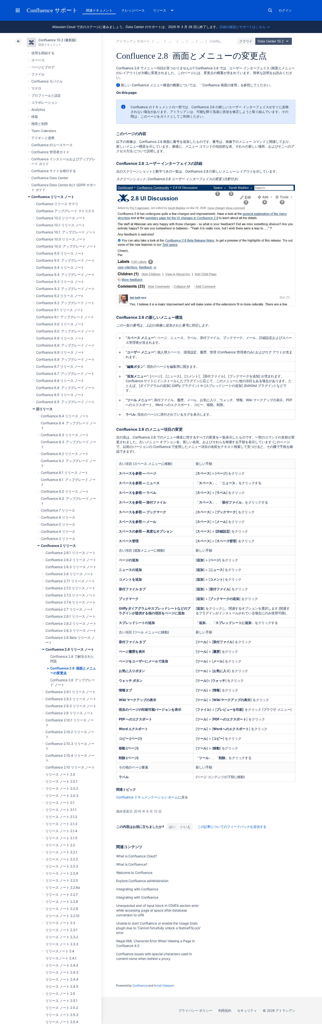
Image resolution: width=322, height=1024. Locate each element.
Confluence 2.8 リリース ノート (69, 649)
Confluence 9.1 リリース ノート (59, 310)
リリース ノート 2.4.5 (61, 986)
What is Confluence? (131, 864)
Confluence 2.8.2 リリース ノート (70, 623)
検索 (270, 10)
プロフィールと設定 (46, 95)
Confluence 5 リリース (58, 524)
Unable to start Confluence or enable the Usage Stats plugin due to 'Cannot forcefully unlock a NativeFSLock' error (158, 928)
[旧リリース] (192, 41)
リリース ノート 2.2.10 (62, 916)
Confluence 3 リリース (58, 539)
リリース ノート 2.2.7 (61, 894)
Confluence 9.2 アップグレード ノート (65, 303)
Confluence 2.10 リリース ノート (70, 767)
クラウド (245, 41)
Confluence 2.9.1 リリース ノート (70, 692)
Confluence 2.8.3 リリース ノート (70, 630)
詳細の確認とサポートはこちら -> (244, 27)
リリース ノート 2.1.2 (61, 817)
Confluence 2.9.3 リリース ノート (70, 706)
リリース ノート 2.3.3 (61, 944)
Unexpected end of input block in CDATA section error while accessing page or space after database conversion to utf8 (157, 910)
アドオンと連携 (42, 138)
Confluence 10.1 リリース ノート (60, 225)
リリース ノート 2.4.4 (61, 979)
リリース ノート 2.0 (60, 774)
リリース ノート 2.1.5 (61, 838)
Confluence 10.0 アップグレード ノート (66, 246)
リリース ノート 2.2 (60, 845)
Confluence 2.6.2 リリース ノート (70, 560)
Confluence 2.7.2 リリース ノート (70, 588)
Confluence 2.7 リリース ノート (69, 609)
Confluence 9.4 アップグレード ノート (65, 275)
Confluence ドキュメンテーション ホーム (147, 797)
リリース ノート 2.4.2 (61, 965)
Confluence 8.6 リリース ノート (60, 381)
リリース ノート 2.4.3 (61, 972)
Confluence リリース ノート (52, 197)
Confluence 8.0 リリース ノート (65, 491)
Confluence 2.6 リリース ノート (69, 574)
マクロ (36, 88)
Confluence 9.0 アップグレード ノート (65, 331)
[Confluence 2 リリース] (201, 41)
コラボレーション (44, 102)
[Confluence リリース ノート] (182, 41)
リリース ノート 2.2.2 (61, 859)
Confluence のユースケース (52, 145)
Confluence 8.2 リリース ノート (65, 454)
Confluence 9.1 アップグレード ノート (65, 317)
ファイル (38, 74)
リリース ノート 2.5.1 (61, 1001)
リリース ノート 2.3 (60, 923)
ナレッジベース (133, 10)
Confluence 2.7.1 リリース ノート (70, 581)
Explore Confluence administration (142, 881)
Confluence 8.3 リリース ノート (65, 435)
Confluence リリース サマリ (57, 204)
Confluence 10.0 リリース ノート (61, 239)
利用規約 (224, 1010)
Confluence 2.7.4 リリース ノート (70, 602)
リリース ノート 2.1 (59, 803)
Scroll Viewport (164, 985)
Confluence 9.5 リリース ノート (60, 253)
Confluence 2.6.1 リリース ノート (70, 553)
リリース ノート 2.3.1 (61, 930)
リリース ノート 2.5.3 (61, 1015)
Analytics (38, 109)
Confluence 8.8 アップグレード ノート (65, 359)
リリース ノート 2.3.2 (61, 937)
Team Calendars (43, 131)
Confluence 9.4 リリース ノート (60, 267)
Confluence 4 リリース (58, 531)
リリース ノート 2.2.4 (61, 873)
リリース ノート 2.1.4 (61, 831)
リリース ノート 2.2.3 (61, 866)
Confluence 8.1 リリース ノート (64, 473)
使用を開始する (42, 53)
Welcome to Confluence (134, 873)
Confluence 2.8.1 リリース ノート (70, 616)
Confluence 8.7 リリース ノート (60, 366)
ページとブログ (42, 67)
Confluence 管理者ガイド (50, 152)
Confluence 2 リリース (58, 546)
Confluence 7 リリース (58, 510)
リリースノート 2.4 (59, 951)
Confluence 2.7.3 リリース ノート (70, 595)
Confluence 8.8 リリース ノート (60, 352)
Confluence (140, 985)
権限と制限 (39, 124)
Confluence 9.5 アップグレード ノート (65, 260)
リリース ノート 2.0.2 (61, 788)
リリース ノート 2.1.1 (61, 810)
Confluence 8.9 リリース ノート (60, 338)
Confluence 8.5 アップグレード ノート (65, 402)
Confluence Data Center (49, 178)
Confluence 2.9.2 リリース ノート (70, 699)
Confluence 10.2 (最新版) (57, 40)
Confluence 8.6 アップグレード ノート (65, 388)
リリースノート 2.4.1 (61, 958)
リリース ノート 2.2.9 (61, 909)
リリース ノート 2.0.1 (61, 781)
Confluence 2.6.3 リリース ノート (70, 567)
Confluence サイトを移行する (53, 171)
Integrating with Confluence (137, 889)
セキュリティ (247, 1010)
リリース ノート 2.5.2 (61, 1008)
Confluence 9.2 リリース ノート (60, 296)
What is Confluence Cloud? (136, 856)
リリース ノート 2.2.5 (61, 880)
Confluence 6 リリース (58, 517)
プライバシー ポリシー (195, 1010)
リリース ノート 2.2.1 (61, 852)
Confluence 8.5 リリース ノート (60, 395)
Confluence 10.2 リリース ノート (61, 218)
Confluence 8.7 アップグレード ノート (65, 374)
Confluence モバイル (47, 81)
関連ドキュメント (99, 10)
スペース (38, 60)
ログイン (285, 10)
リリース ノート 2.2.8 (61, 902)
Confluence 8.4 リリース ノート (65, 416)
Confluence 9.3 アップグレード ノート (65, 289)
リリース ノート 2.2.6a (62, 887)
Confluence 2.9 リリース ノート (69, 713)
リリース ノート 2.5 (60, 993)
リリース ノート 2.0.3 (61, 795)
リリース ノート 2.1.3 (61, 824)
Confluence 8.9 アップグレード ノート (65, 345)
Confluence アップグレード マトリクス (65, 211)
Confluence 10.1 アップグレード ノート (66, 232)
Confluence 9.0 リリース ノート (60, 324)
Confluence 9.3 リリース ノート (60, 282)
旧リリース (44, 409)
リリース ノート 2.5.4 (61, 1022)
